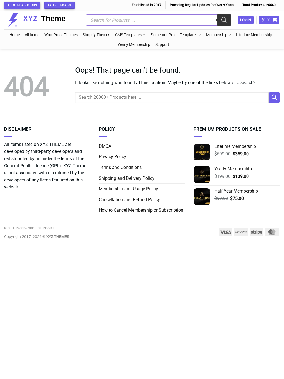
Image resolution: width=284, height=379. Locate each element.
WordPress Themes (61, 34)
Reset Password (19, 228)
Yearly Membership (134, 44)
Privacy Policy (112, 156)
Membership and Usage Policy (128, 188)
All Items (32, 34)
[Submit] (274, 97)
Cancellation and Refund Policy (129, 199)
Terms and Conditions (120, 167)
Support (162, 44)
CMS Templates (128, 34)
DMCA (105, 146)
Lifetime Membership (254, 34)
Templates (188, 34)
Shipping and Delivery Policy (126, 178)
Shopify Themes (96, 34)
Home (14, 34)
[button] (269, 20)
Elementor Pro (162, 34)
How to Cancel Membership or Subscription (141, 210)
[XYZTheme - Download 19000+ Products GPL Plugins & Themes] (41, 20)
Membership (216, 34)
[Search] (224, 20)
